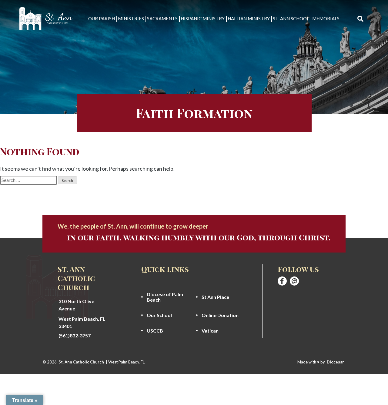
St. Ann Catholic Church (81, 362)
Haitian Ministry (249, 18)
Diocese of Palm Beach (165, 297)
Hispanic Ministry (203, 18)
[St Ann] (282, 281)
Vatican (210, 330)
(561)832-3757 (75, 335)
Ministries (131, 18)
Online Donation (220, 315)
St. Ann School (291, 18)
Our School (159, 315)
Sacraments (162, 18)
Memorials (326, 18)
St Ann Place (215, 297)
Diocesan (336, 362)
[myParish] (294, 281)
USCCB (155, 330)
